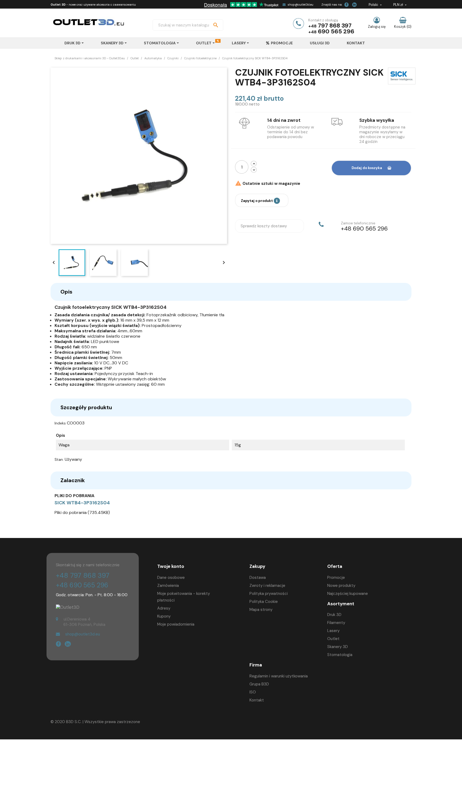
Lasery (333, 630)
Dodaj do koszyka (367, 168)
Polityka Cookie (263, 601)
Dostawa (257, 577)
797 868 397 (335, 25)
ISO (252, 692)
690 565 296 (336, 31)
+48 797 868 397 (82, 575)
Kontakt (256, 700)
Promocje (336, 577)
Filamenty (336, 622)
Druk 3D (334, 614)
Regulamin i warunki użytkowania (278, 676)
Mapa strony (260, 609)
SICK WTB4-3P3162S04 (82, 503)
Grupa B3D (259, 684)
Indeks (60, 423)
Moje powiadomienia (175, 624)
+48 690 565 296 (82, 585)
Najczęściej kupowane (347, 593)
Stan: (59, 459)
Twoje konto (170, 566)
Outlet (333, 638)
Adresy (163, 608)
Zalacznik (72, 480)
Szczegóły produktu (86, 407)
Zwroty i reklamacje (267, 585)
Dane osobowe (171, 577)
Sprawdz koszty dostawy (264, 226)
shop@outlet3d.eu (300, 4)
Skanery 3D (337, 646)
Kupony (164, 616)
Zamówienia (168, 585)
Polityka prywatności (268, 593)
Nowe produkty (341, 585)
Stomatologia (339, 654)
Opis (66, 291)
